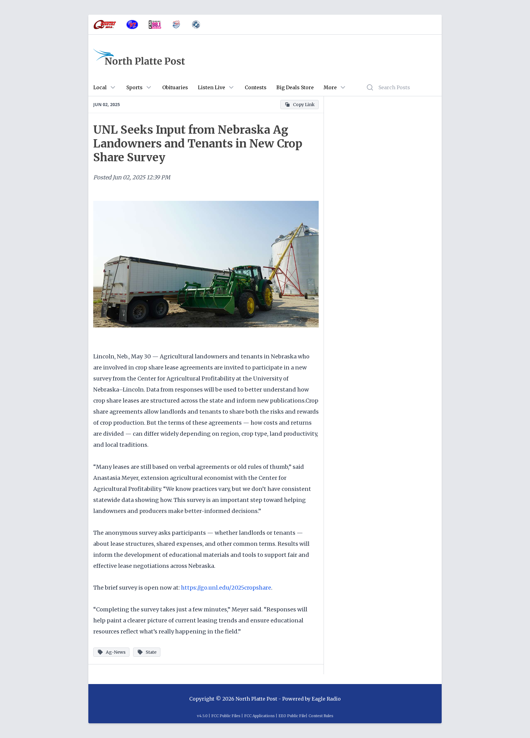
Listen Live (211, 87)
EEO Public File (292, 715)
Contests (256, 87)
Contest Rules (321, 715)
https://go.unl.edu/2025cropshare (226, 587)
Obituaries (175, 87)
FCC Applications (259, 715)
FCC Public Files (225, 715)
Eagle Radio (326, 699)
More (330, 87)
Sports (134, 87)
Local (100, 87)
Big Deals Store (295, 87)
